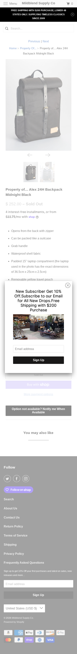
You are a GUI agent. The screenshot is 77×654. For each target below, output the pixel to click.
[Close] (67, 285)
